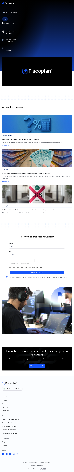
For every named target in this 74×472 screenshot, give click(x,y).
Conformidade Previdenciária (11, 423)
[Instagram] (13, 454)
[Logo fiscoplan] (9, 383)
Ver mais (4, 145)
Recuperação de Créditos (10, 433)
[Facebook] (7, 454)
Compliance (5, 410)
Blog (3, 442)
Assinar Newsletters (37, 272)
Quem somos (6, 404)
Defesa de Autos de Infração (10, 419)
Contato (4, 400)
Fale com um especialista (37, 366)
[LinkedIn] (3, 454)
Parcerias (5, 407)
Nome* (11, 243)
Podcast (4, 445)
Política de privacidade (37, 465)
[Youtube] (10, 454)
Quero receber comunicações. (20, 263)
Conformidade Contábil (9, 429)
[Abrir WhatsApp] (69, 467)
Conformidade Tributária (9, 426)
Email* (11, 251)
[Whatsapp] (17, 454)
